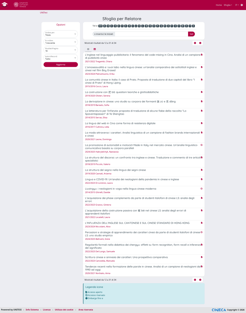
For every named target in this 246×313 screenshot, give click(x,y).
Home (219, 5)
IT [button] (236, 5)
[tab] (88, 49)
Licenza (47, 309)
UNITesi (43, 12)
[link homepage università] (21, 5)
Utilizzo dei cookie (64, 309)
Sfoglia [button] (227, 5)
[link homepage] (5, 5)
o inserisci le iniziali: (103, 34)
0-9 (100, 26)
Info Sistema (32, 309)
